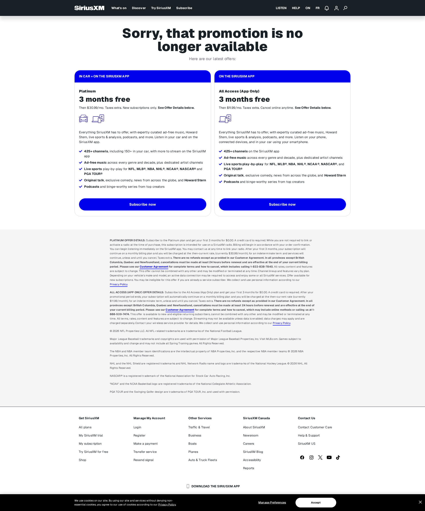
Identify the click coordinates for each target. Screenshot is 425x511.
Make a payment (145, 444)
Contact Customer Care (315, 427)
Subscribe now (142, 204)
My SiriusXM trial (91, 435)
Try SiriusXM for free (93, 452)
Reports (248, 468)
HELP (296, 8)
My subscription (90, 444)
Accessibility (252, 460)
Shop (82, 460)
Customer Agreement (154, 266)
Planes (193, 452)
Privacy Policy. (167, 504)
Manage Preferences (272, 502)
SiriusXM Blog (253, 452)
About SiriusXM (254, 427)
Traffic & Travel (199, 427)
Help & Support (309, 435)
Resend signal (143, 460)
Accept (316, 502)
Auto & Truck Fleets (202, 460)
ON (307, 8)
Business (194, 435)
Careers (248, 444)
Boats (192, 444)
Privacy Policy (119, 284)
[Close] (420, 502)
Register (139, 435)
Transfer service (145, 452)
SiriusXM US (306, 444)
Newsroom (250, 435)
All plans (85, 427)
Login (137, 427)
